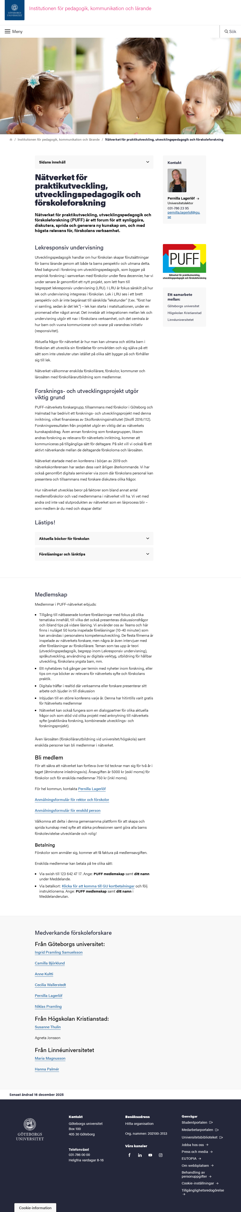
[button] (110, 31)
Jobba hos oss (193, 1144)
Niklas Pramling (48, 1006)
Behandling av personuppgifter (195, 1174)
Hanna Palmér (47, 1069)
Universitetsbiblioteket (203, 1136)
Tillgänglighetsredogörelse (203, 1190)
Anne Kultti (44, 973)
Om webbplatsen (196, 1165)
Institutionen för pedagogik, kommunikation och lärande (59, 139)
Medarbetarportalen (201, 1129)
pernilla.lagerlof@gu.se (184, 214)
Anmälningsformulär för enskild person (67, 810)
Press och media (195, 1151)
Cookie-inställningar (198, 1182)
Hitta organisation (139, 1123)
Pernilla (182, 198)
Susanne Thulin (48, 1026)
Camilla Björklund (50, 963)
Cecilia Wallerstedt (50, 984)
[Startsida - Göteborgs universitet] (30, 1129)
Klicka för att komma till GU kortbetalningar (98, 886)
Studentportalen (198, 1122)
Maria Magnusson (50, 1058)
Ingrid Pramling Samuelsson (59, 952)
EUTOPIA (189, 1158)
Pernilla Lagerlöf (92, 788)
